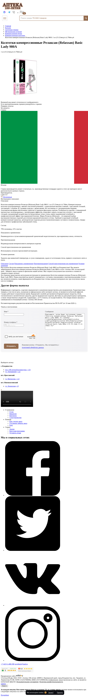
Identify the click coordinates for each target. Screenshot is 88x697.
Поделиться (7, 197)
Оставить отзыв (15, 433)
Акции (11, 429)
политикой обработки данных (33, 347)
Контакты (13, 416)
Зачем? (51, 692)
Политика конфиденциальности (51, 682)
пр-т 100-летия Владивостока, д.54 (17, 370)
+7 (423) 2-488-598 (7, 664)
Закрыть (4, 686)
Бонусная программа (17, 431)
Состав (11, 264)
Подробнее (5, 695)
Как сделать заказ (15, 421)
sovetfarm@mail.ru (21, 664)
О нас (11, 412)
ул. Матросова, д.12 (12, 379)
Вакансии (13, 414)
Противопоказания (41, 264)
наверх (3, 684)
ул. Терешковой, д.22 (12, 372)
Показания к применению (23, 264)
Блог (11, 425)
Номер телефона (10, 322)
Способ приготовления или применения (63, 264)
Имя (6, 311)
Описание (4, 264)
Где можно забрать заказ (18, 423)
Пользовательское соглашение (27, 682)
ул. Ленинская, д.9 (12, 386)
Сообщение (49, 311)
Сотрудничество (15, 417)
